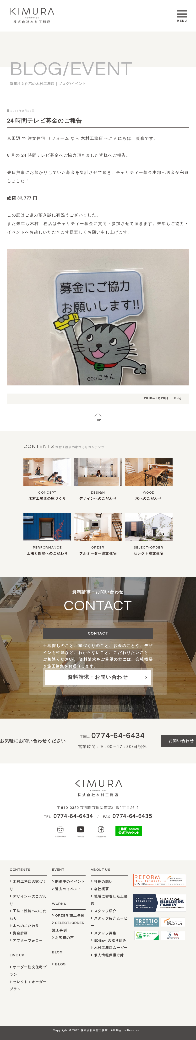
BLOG (60, 964)
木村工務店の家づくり (47, 498)
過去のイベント (68, 889)
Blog (178, 398)
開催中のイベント (69, 881)
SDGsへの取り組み (109, 940)
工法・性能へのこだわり (28, 914)
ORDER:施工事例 (69, 915)
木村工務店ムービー (110, 947)
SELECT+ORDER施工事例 (68, 926)
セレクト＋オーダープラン (28, 985)
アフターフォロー (27, 940)
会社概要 (101, 889)
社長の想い (103, 881)
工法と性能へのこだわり (47, 553)
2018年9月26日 (156, 398)
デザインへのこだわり (98, 498)
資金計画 (20, 933)
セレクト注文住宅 (148, 553)
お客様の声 (64, 937)
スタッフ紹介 (104, 911)
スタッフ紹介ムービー (109, 922)
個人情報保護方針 (108, 955)
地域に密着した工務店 (109, 900)
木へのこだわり (149, 498)
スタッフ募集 (104, 933)
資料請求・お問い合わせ (98, 677)
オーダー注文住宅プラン (28, 970)
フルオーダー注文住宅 (98, 553)
